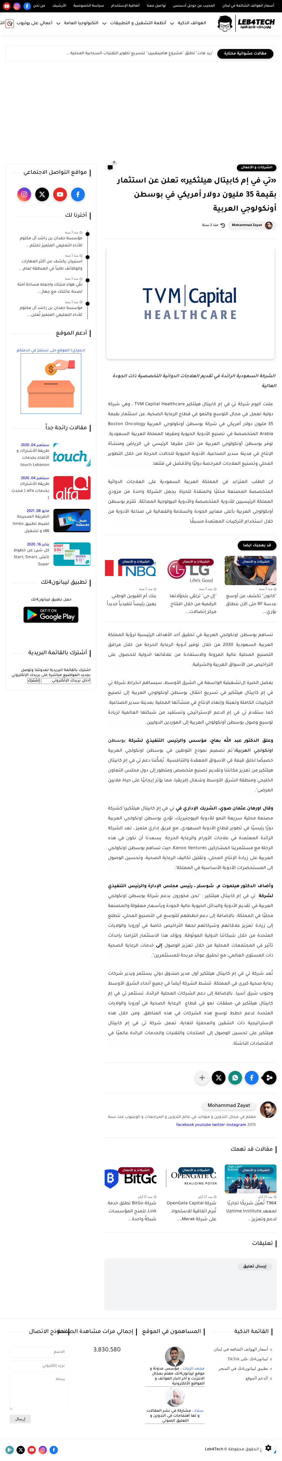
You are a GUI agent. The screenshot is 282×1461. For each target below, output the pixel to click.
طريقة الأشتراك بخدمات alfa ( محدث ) (30, 491)
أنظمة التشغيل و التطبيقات (138, 23)
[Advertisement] (141, 114)
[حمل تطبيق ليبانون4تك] (51, 626)
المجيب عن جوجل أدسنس (194, 6)
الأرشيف (59, 6)
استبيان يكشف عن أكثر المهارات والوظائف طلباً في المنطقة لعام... (50, 265)
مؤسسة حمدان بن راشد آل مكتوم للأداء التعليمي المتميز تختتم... (51, 242)
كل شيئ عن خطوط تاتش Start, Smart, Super (31, 557)
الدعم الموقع (257, 1378)
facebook (185, 1125)
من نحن (39, 6)
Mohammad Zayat (247, 225)
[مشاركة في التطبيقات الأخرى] (202, 1078)
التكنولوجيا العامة (81, 23)
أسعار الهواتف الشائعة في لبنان (248, 6)
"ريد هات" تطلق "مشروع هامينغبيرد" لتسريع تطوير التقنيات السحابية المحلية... (139, 53)
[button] (252, 1078)
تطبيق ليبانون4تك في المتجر (243, 1368)
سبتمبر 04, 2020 (35, 445)
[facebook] (27, 6)
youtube (203, 1125)
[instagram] (17, 6)
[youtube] (6, 6)
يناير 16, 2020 (38, 545)
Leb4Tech (214, 1450)
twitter (218, 1125)
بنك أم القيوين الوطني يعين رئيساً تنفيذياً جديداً (131, 600)
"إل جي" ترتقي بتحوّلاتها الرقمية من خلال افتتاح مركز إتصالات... (193, 604)
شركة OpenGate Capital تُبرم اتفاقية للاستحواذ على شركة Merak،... (191, 1211)
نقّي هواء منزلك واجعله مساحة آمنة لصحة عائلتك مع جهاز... (49, 288)
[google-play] (10, 1450)
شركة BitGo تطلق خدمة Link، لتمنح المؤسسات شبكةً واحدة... (132, 1211)
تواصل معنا (156, 6)
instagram (236, 1125)
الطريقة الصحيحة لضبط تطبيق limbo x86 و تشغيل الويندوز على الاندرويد (30, 525)
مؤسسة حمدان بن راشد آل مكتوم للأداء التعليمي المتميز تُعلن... (51, 312)
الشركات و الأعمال (256, 168)
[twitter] (42, 194)
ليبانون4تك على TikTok (247, 1359)
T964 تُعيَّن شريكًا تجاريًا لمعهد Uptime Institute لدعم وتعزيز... (251, 1211)
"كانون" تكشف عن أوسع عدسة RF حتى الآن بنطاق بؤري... (251, 604)
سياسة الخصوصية (89, 6)
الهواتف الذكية (192, 23)
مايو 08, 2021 (38, 511)
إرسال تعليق (255, 1267)
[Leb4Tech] (246, 24)
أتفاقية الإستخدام (125, 6)
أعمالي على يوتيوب (35, 23)
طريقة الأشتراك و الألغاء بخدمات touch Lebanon (33, 458)
